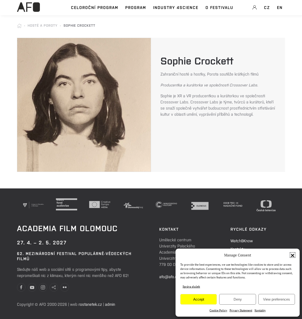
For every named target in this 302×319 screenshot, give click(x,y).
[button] (292, 255)
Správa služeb (191, 286)
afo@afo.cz (169, 276)
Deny (238, 299)
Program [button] (135, 7)
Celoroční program (94, 7)
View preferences (276, 299)
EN (280, 7)
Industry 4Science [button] (175, 7)
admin (110, 304)
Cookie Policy (218, 310)
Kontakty (260, 310)
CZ (267, 7)
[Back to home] (28, 9)
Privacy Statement (241, 310)
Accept (198, 299)
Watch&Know (242, 240)
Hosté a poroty (43, 25)
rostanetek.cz (90, 304)
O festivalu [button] (219, 7)
